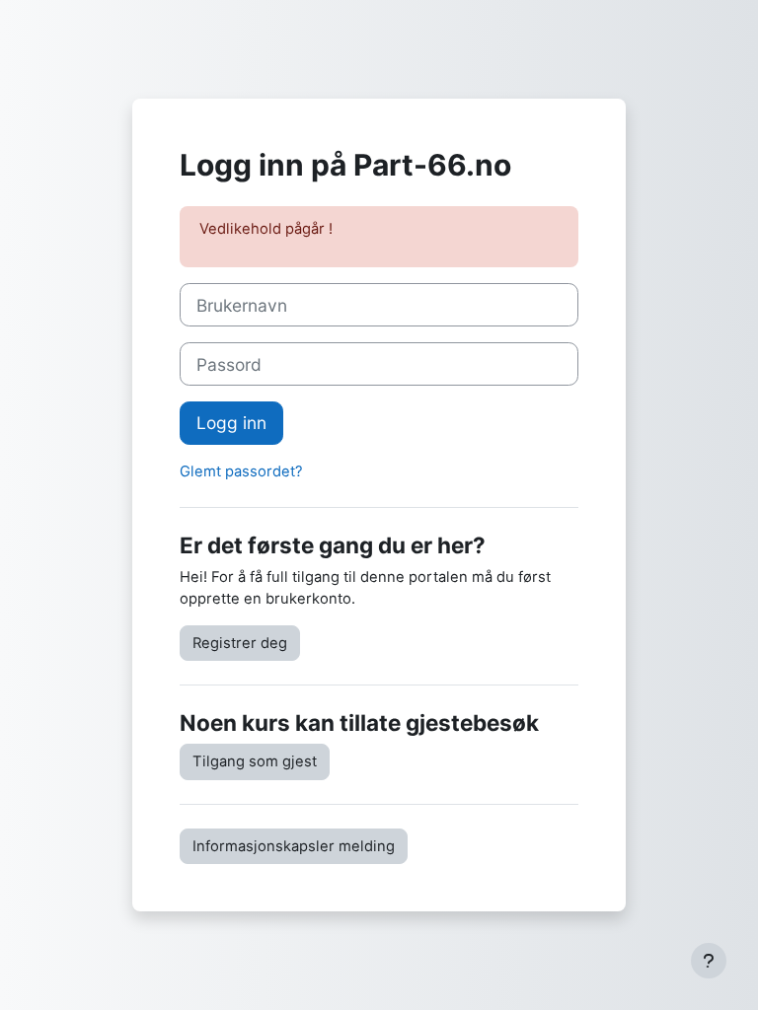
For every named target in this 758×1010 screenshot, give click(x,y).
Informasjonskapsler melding (293, 846)
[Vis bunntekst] (708, 960)
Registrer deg (239, 643)
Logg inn (231, 422)
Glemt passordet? (241, 471)
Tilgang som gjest (254, 761)
